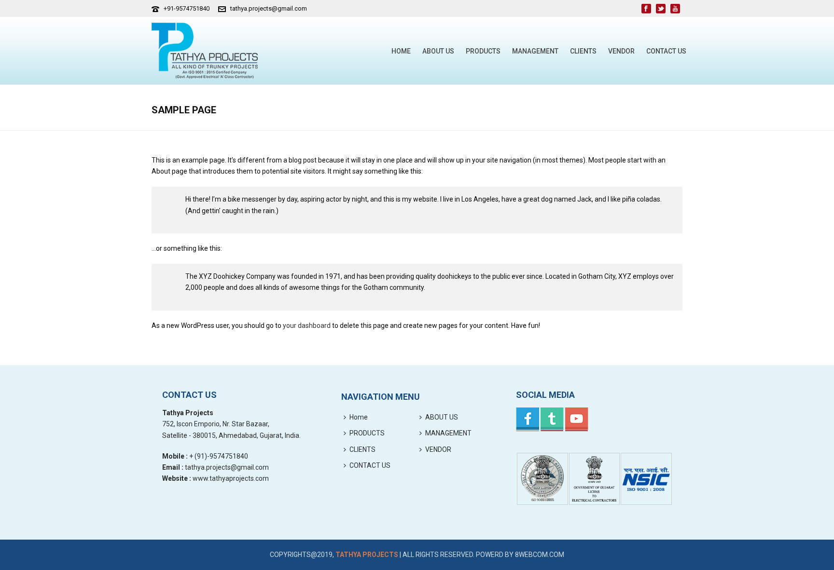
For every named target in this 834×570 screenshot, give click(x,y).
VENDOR (621, 51)
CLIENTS (583, 51)
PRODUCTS (483, 51)
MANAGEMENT (535, 51)
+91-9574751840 (186, 8)
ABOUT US (438, 51)
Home (401, 51)
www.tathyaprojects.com (231, 478)
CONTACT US (666, 51)
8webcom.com (539, 554)
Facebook (527, 419)
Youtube (576, 419)
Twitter (552, 419)
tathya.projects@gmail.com (268, 8)
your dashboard (307, 325)
